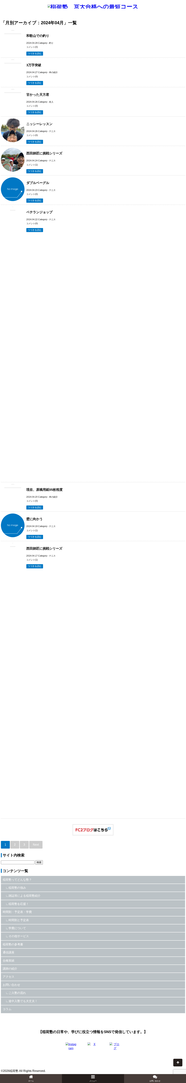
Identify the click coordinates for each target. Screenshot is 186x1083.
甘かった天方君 (37, 94)
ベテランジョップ (39, 212)
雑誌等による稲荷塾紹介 (25, 895)
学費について (17, 928)
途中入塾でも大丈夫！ (23, 1001)
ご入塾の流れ (17, 992)
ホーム (31, 1081)
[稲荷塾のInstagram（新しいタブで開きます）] (71, 1047)
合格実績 (8, 960)
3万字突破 (33, 65)
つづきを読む (35, 53)
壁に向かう (34, 519)
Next (36, 844)
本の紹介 (53, 72)
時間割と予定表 (19, 920)
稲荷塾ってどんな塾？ (17, 879)
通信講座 (8, 952)
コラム (7, 1009)
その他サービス (19, 936)
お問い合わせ (11, 984)
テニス (52, 131)
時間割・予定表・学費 (17, 911)
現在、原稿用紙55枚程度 (44, 489)
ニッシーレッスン (39, 124)
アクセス (8, 976)
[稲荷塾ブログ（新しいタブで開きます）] (115, 1047)
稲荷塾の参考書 (13, 944)
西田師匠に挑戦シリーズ (44, 153)
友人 (51, 102)
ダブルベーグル (37, 183)
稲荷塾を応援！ (19, 903)
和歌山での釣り (37, 36)
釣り (51, 43)
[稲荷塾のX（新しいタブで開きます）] (93, 1047)
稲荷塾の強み (17, 887)
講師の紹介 (10, 968)
